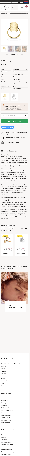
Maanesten (16, 69)
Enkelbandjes (4, 376)
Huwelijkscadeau (5, 422)
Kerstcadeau (4, 412)
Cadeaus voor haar (6, 420)
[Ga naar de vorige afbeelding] (6, 54)
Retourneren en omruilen (7, 444)
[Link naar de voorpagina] (5, 7)
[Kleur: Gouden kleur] (5, 97)
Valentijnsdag (4, 400)
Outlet (2, 383)
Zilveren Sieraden (5, 417)
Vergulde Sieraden (6, 415)
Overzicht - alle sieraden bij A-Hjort (10, 364)
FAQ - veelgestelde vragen (8, 452)
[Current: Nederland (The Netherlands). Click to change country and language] (26, 2)
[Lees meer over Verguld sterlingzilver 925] (27, 83)
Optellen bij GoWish (8, 127)
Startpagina (4, 13)
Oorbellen (3, 366)
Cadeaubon (4, 439)
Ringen (3, 368)
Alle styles (4, 386)
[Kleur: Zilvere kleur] (14, 97)
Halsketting (4, 373)
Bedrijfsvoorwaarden (6, 449)
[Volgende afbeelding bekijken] (26, 228)
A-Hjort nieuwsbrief (6, 434)
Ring (14, 71)
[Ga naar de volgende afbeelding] (22, 54)
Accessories (4, 381)
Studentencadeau (6, 408)
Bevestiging (4, 403)
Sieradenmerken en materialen (9, 447)
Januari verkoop (5, 398)
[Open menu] (22, 7)
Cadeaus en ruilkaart (6, 442)
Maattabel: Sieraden (6, 454)
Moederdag (4, 405)
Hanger (3, 378)
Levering (3, 437)
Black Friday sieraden (7, 410)
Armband (3, 371)
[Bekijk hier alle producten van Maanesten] (27, 69)
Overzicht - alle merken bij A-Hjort (19, 13)
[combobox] (16, 7)
